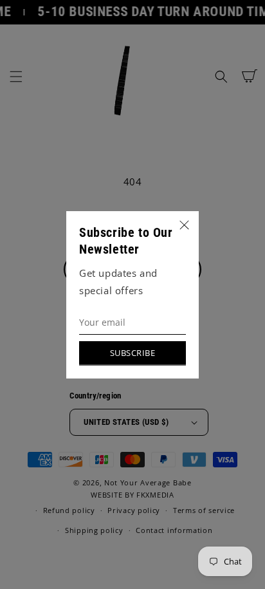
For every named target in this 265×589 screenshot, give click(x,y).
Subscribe (133, 353)
